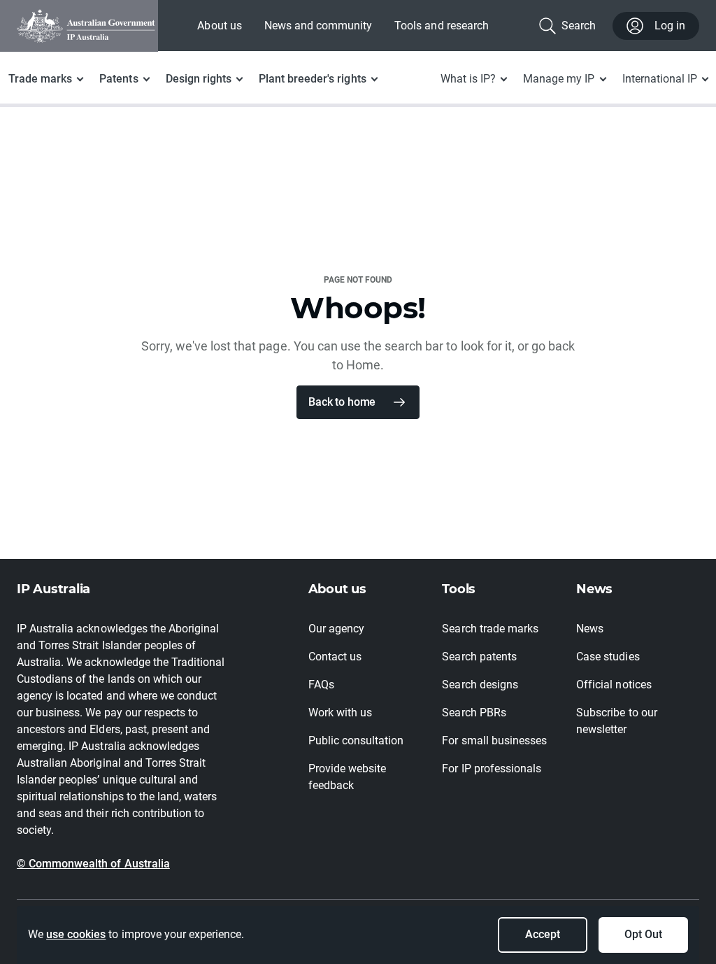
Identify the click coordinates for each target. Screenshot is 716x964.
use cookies (76, 934)
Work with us (340, 712)
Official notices (613, 684)
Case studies (607, 656)
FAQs (321, 684)
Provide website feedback (347, 777)
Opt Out (643, 934)
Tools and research (441, 25)
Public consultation (356, 740)
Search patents (479, 656)
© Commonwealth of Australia (93, 863)
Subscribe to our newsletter (616, 721)
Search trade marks (490, 628)
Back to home (341, 402)
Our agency (336, 628)
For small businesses (494, 740)
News (589, 628)
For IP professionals (491, 768)
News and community (318, 25)
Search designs (479, 684)
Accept (542, 934)
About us (219, 25)
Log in (669, 25)
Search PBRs (474, 712)
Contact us (334, 656)
